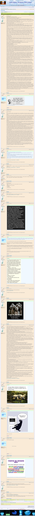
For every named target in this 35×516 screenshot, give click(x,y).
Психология (3, 10)
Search (33, 6)
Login (1, 6)
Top (1, 109)
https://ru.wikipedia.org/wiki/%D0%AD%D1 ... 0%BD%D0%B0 (13, 167)
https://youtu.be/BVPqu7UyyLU (10, 290)
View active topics (6, 8)
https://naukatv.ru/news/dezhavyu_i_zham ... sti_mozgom (13, 194)
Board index (2, 9)
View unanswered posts (3, 8)
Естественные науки (6, 9)
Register (4, 6)
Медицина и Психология (13, 9)
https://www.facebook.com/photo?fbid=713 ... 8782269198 (13, 378)
